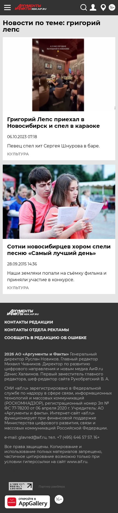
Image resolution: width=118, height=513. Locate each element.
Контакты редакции (28, 322)
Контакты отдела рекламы (36, 329)
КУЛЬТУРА (18, 154)
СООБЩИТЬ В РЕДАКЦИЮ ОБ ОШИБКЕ (45, 337)
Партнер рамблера (52, 486)
